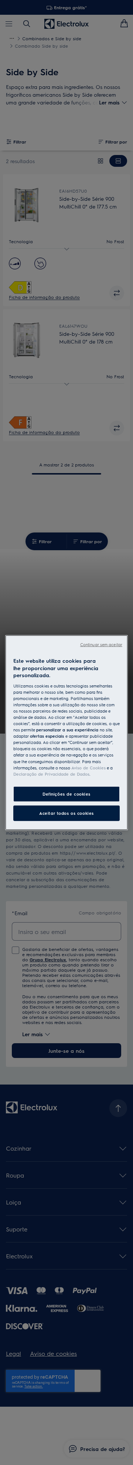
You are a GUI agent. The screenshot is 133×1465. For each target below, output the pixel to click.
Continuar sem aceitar (101, 644)
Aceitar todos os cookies (66, 813)
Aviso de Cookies (88, 767)
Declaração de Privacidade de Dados (51, 773)
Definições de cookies (66, 793)
